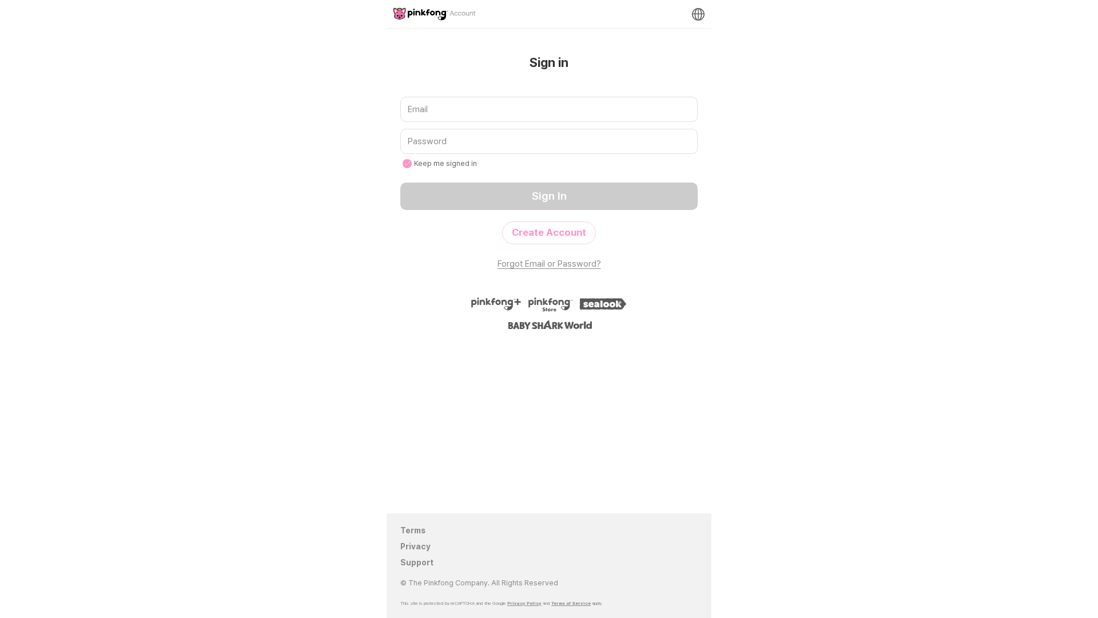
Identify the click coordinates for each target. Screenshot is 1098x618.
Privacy (415, 546)
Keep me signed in (445, 163)
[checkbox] (407, 163)
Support (416, 562)
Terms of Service (571, 603)
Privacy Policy (524, 603)
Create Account (549, 232)
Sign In (549, 196)
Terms (412, 530)
